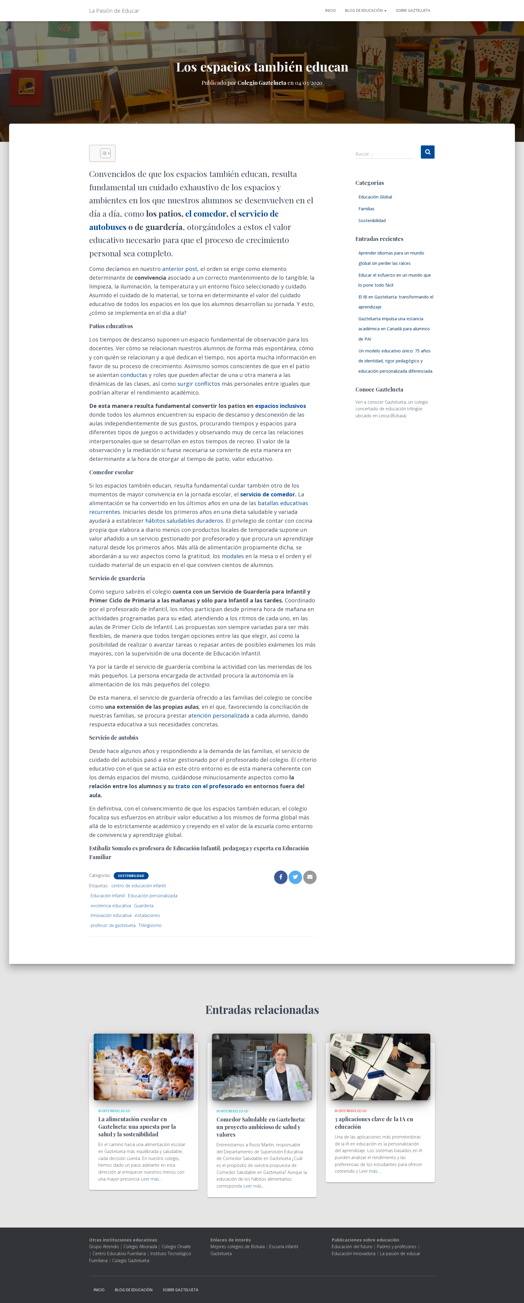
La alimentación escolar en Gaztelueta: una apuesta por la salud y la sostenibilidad (137, 1126)
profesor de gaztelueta (113, 925)
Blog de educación (364, 10)
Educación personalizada (152, 895)
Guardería (143, 905)
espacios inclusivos (280, 405)
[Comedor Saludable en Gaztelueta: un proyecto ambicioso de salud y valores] (262, 1067)
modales (233, 556)
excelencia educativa (111, 905)
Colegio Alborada (140, 1246)
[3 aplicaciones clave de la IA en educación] (380, 1066)
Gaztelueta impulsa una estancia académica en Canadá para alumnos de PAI (394, 329)
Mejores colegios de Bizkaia (237, 1246)
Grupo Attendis (104, 1246)
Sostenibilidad (131, 876)
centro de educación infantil (138, 885)
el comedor (205, 213)
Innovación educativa (111, 915)
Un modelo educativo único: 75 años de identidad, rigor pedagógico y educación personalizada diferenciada (395, 361)
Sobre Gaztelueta (413, 10)
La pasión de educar (400, 1253)
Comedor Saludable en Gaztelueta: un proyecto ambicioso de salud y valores (261, 1127)
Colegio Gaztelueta (130, 1260)
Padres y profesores (396, 1246)
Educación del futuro (352, 1246)
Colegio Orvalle (176, 1246)
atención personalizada (218, 715)
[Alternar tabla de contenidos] (102, 153)
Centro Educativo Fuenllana (119, 1253)
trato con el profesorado (209, 786)
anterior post (179, 268)
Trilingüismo (150, 925)
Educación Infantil (108, 895)
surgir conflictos (198, 383)
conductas (133, 374)
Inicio (330, 10)
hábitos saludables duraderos (184, 520)
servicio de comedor (267, 494)
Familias (366, 209)
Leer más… (151, 1179)
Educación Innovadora (353, 1253)
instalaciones (147, 915)
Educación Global (375, 197)
